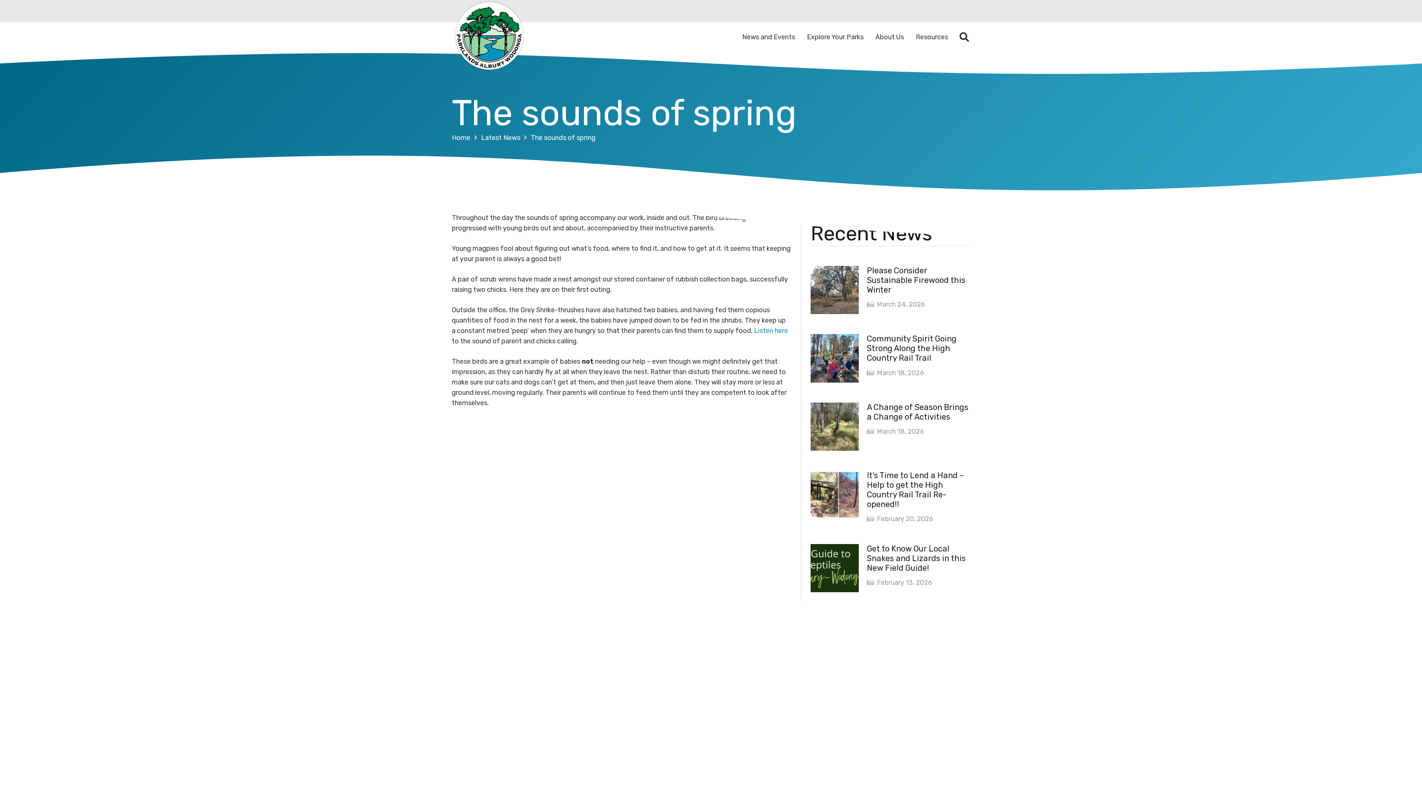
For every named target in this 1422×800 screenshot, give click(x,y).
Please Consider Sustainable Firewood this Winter (916, 280)
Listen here (771, 331)
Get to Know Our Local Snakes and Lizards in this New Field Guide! (916, 558)
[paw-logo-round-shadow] (489, 37)
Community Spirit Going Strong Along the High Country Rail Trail (912, 348)
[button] (964, 37)
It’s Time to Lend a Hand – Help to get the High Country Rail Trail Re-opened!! (915, 490)
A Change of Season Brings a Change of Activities (917, 412)
